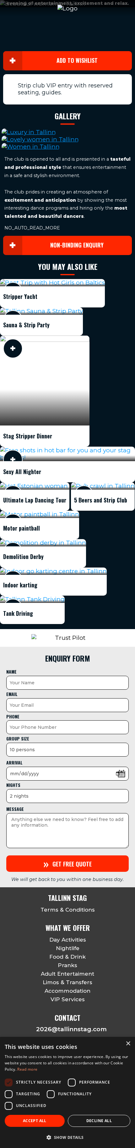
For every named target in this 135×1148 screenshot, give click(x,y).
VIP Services (68, 999)
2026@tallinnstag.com (71, 1029)
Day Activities (67, 940)
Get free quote (67, 863)
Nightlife (67, 948)
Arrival (14, 762)
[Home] (67, 8)
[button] (67, 1137)
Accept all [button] (34, 1120)
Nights (13, 785)
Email (12, 694)
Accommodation (67, 991)
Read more (27, 1069)
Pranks (67, 965)
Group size (17, 738)
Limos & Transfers (67, 982)
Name (11, 671)
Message (15, 809)
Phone (12, 716)
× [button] (128, 1043)
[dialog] (67, 1092)
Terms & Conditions (67, 910)
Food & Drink (67, 957)
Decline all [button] (99, 1120)
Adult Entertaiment (67, 974)
